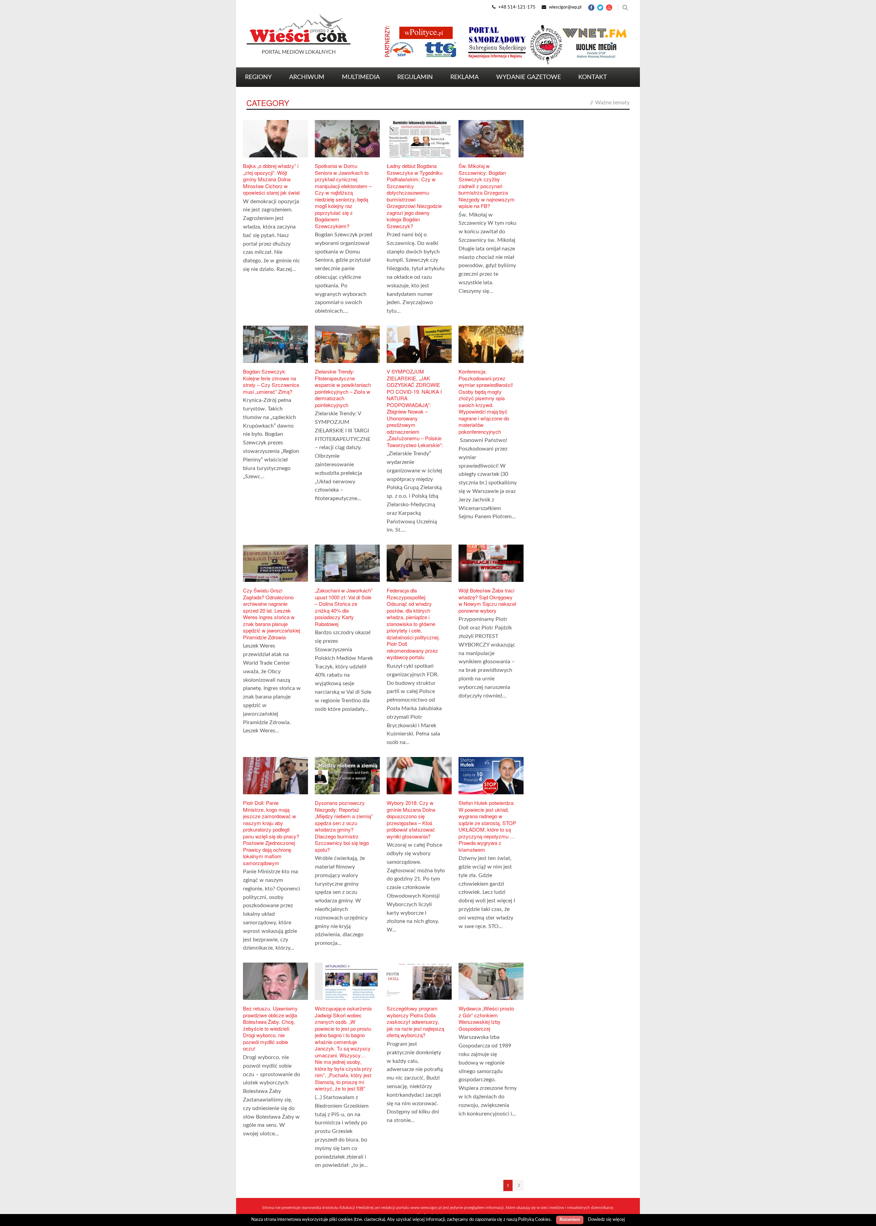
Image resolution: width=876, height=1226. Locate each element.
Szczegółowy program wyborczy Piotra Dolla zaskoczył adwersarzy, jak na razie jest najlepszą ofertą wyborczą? (415, 1022)
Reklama (464, 77)
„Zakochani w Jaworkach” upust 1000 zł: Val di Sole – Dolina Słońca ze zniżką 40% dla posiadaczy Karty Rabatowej (344, 607)
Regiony (258, 77)
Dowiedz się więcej (606, 1219)
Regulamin (415, 77)
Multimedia (361, 77)
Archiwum (306, 77)
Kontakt (592, 77)
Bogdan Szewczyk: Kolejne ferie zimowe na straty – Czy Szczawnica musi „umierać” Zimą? (271, 381)
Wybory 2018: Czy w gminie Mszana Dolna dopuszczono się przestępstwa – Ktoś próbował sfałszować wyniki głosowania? (411, 819)
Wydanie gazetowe (528, 77)
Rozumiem (569, 1219)
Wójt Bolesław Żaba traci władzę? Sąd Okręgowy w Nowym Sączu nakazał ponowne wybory (487, 600)
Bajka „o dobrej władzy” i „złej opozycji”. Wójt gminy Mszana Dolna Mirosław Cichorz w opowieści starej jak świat (271, 179)
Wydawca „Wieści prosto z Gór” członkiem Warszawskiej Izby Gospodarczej (486, 1018)
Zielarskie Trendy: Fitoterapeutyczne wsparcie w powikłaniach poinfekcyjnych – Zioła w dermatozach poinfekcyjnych (343, 388)
